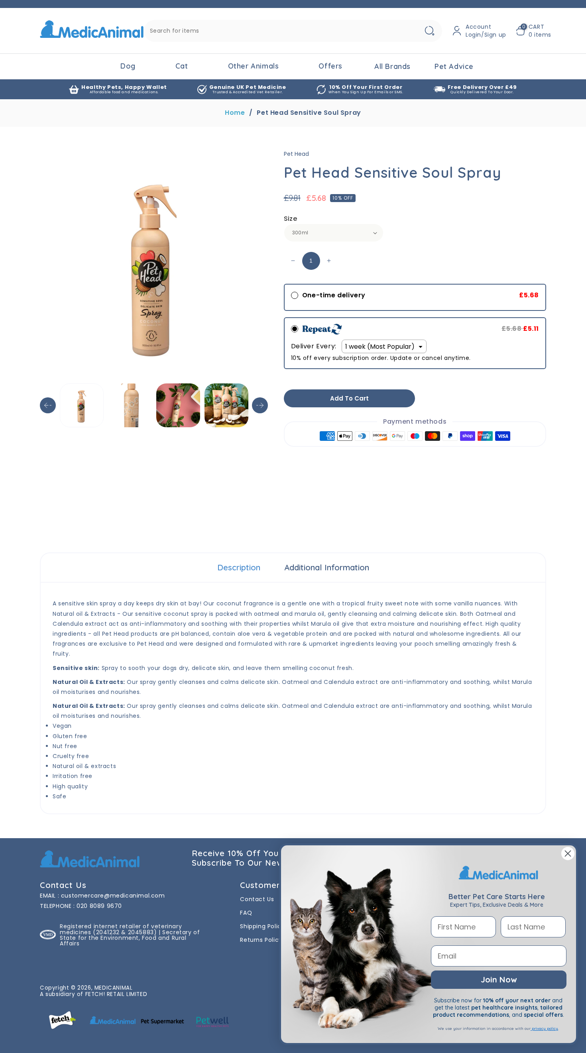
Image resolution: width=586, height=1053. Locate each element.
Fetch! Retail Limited (116, 994)
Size (290, 218)
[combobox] (293, 31)
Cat (181, 66)
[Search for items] (429, 31)
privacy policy (544, 1028)
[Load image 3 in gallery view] (178, 405)
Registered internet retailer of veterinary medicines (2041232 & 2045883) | (121, 929)
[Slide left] (48, 405)
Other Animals (253, 66)
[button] (533, 30)
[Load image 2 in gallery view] (130, 405)
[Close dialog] (568, 853)
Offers (330, 66)
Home (235, 113)
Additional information (326, 567)
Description (238, 567)
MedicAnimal (113, 988)
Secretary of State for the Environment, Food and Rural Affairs (130, 937)
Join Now (499, 979)
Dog (128, 66)
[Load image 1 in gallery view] (82, 405)
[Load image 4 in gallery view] (226, 405)
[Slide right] (260, 405)
